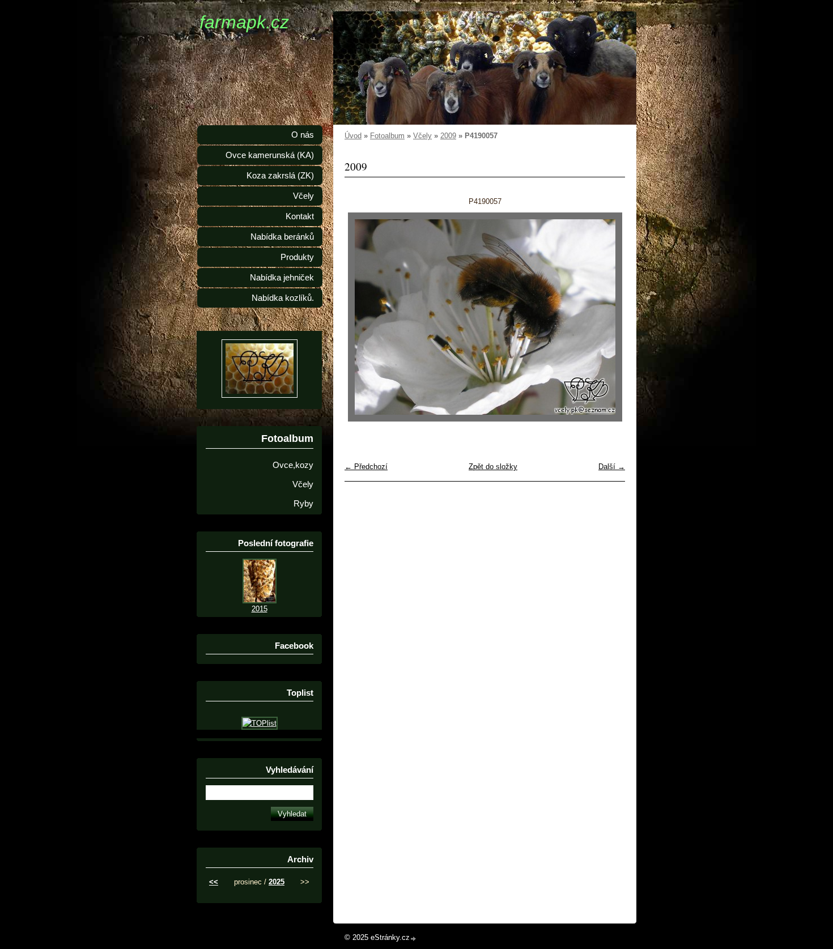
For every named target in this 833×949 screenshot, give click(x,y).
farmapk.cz (244, 22)
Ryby (303, 503)
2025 (276, 882)
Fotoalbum (387, 135)
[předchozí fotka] (363, 317)
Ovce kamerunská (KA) (270, 155)
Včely (422, 135)
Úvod (353, 135)
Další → (611, 466)
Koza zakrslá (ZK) (280, 175)
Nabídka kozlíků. (283, 298)
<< (213, 882)
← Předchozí (366, 466)
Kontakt (300, 216)
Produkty (297, 257)
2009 (448, 135)
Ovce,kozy (293, 465)
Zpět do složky (493, 466)
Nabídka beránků (282, 236)
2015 (259, 609)
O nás (302, 134)
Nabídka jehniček (282, 277)
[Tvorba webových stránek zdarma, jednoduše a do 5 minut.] (414, 938)
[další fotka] (606, 317)
